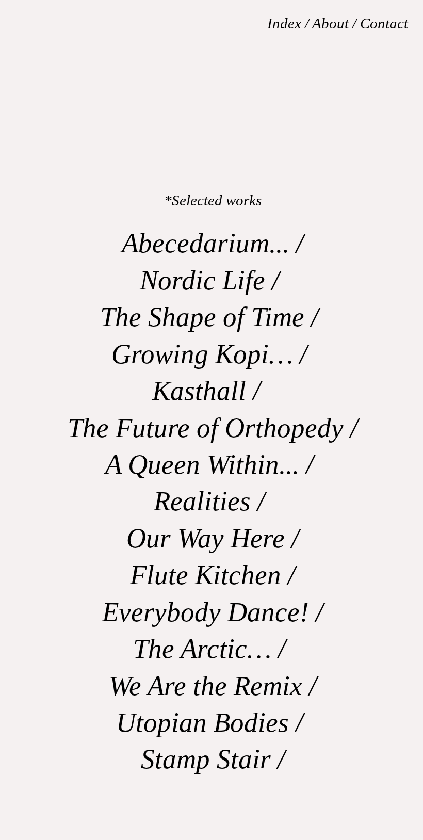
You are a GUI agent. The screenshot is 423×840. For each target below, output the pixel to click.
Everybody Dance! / (212, 612)
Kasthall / (213, 391)
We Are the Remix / (213, 686)
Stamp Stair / (213, 759)
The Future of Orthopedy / (213, 428)
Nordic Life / (213, 280)
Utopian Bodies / (213, 722)
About (330, 23)
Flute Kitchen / (213, 575)
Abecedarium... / (213, 243)
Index (286, 23)
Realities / (213, 501)
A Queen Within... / (212, 464)
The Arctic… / (212, 649)
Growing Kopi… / (212, 354)
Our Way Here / (212, 538)
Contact (384, 23)
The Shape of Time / (213, 317)
